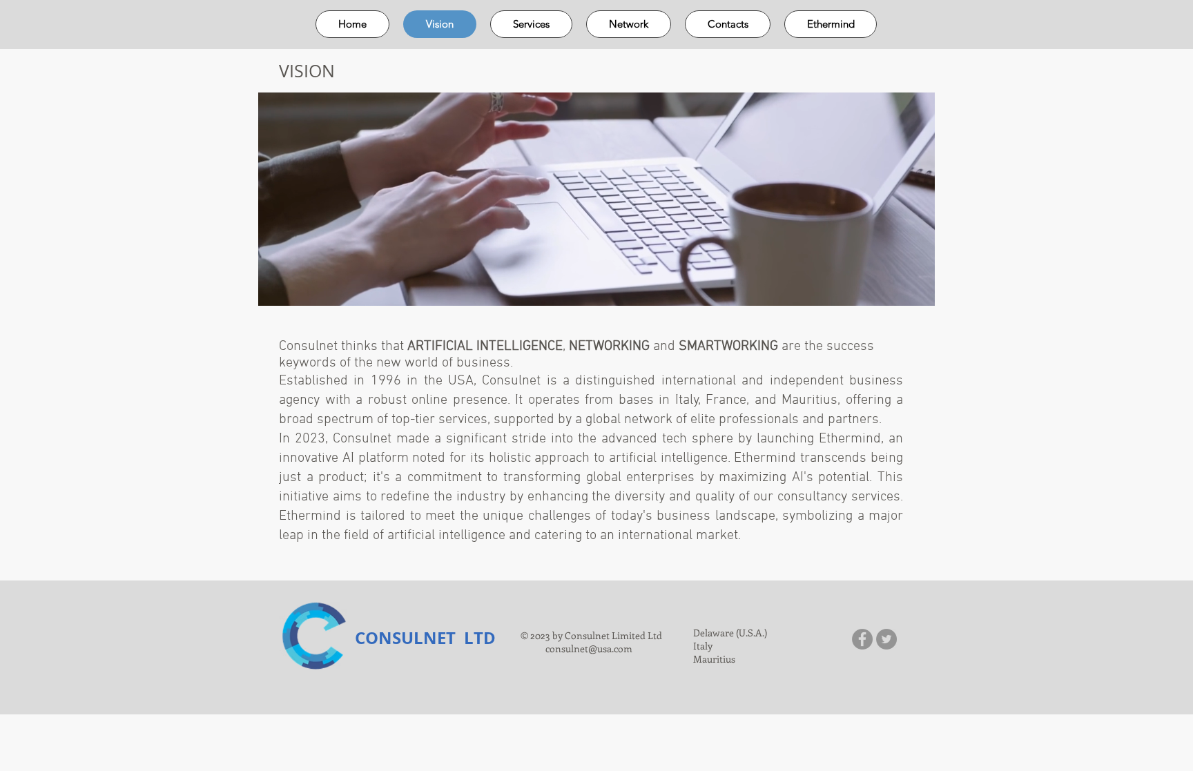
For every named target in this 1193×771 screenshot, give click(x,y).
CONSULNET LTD (425, 638)
